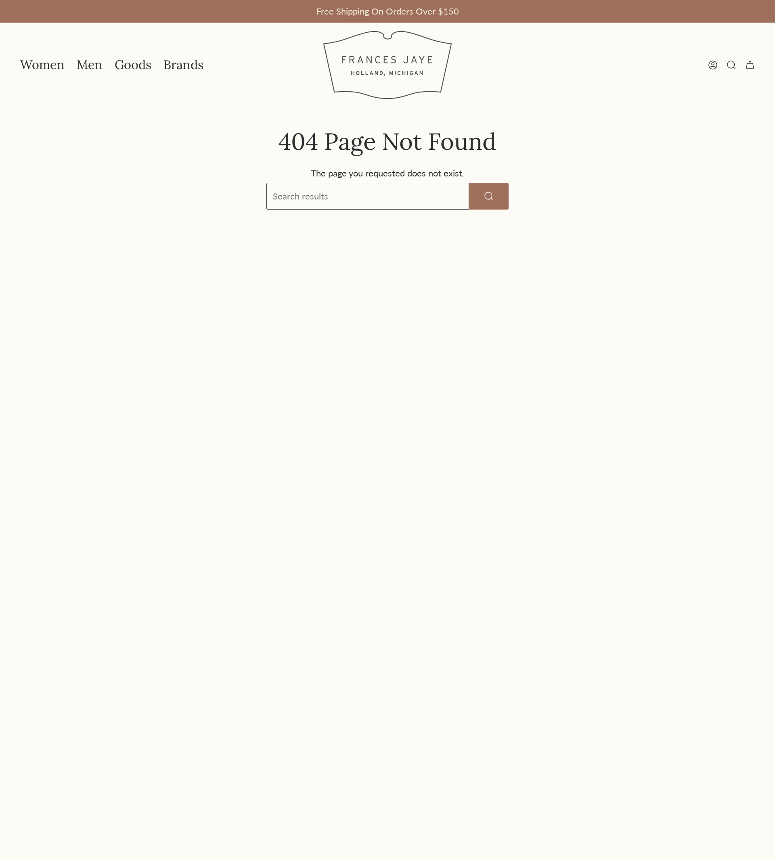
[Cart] (750, 65)
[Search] (489, 196)
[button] (42, 65)
